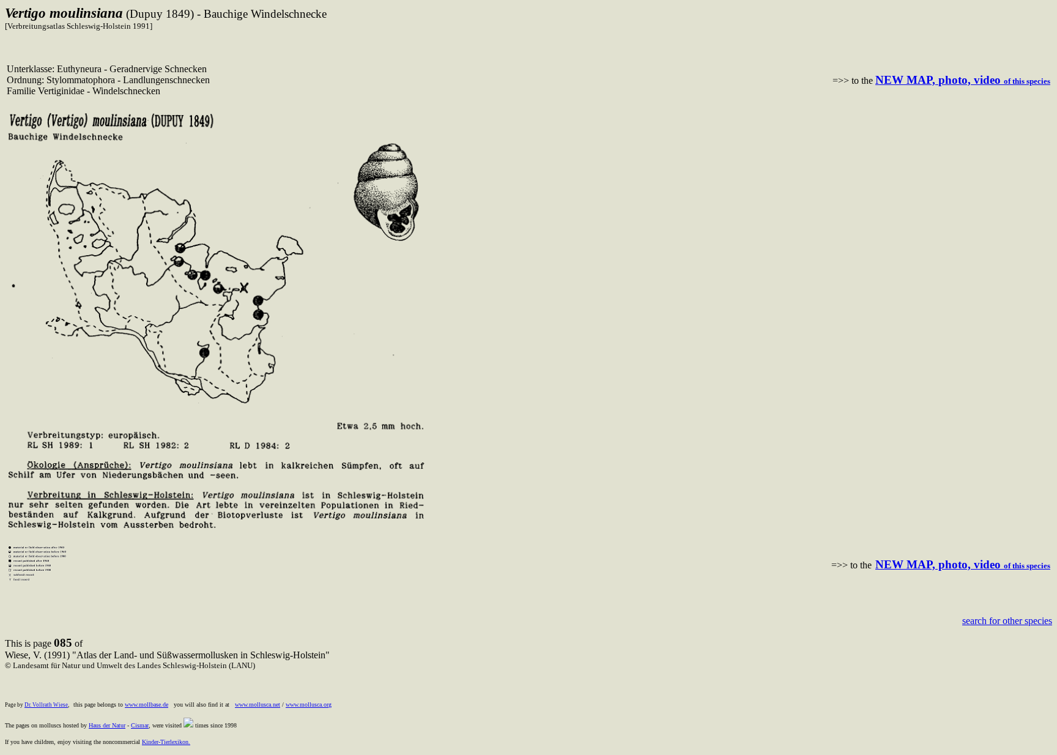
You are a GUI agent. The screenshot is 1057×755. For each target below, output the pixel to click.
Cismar (140, 725)
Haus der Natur (107, 725)
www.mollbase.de (146, 704)
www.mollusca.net (257, 704)
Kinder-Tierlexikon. (166, 741)
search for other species (1007, 621)
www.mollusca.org (309, 704)
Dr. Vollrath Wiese (46, 705)
